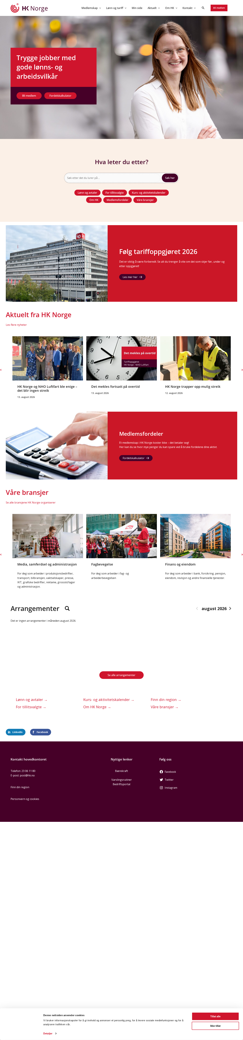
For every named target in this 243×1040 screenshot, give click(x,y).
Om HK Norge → (97, 706)
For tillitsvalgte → (31, 706)
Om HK (169, 8)
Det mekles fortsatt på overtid (41, 386)
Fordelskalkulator (133, 458)
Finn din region (20, 787)
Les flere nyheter (16, 325)
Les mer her (130, 277)
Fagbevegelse (28, 564)
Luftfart (171, 564)
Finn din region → (166, 699)
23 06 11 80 (28, 771)
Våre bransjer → (165, 706)
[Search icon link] (203, 8)
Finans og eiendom (106, 564)
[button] (99, 8)
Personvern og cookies (25, 799)
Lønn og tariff (114, 8)
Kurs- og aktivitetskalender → (108, 699)
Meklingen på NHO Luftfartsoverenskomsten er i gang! (193, 388)
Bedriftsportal (121, 784)
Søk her (170, 178)
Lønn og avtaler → (32, 699)
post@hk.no (27, 775)
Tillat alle (215, 1016)
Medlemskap (89, 8)
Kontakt (187, 8)
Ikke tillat (215, 1025)
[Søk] (67, 608)
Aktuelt (152, 8)
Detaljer (47, 1033)
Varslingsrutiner (121, 780)
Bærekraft (121, 771)
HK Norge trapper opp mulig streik (118, 386)
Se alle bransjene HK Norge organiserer (31, 502)
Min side (137, 8)
